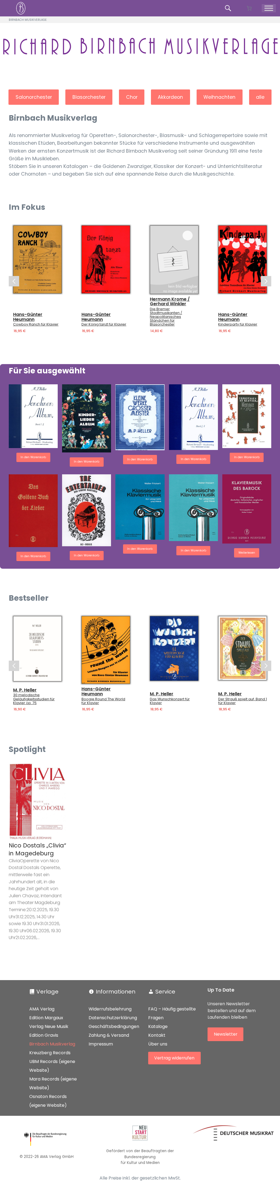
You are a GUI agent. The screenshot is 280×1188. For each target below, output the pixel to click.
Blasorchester (89, 97)
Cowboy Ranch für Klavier (36, 324)
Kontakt (156, 1035)
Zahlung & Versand (109, 1035)
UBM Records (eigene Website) (52, 1065)
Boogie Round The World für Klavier (103, 701)
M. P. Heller (25, 690)
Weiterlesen (246, 553)
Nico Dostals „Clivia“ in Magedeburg (37, 849)
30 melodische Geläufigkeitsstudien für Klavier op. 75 (34, 699)
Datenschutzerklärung (113, 1018)
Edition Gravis (43, 1035)
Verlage (47, 991)
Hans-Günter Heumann (27, 317)
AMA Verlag (41, 1009)
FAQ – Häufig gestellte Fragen (172, 1013)
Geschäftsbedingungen (114, 1026)
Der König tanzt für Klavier (103, 324)
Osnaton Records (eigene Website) (48, 1100)
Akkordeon (170, 97)
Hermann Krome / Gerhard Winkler (170, 301)
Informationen (115, 991)
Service (165, 991)
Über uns (157, 1044)
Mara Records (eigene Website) (53, 1083)
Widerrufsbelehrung (110, 1009)
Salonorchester (34, 97)
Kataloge (158, 1026)
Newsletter (225, 1034)
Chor (132, 97)
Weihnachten (219, 97)
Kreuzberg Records (50, 1053)
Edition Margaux (46, 1018)
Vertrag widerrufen (174, 1058)
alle (260, 97)
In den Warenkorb (33, 457)
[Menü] (268, 8)
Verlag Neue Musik (48, 1026)
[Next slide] (266, 281)
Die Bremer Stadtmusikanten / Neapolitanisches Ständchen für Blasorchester (166, 316)
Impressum (101, 1044)
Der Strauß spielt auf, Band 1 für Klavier (242, 701)
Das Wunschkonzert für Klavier (170, 701)
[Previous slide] (14, 281)
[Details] (37, 259)
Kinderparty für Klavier (237, 324)
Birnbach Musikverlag (52, 1044)
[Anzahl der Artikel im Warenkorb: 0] (249, 8)
